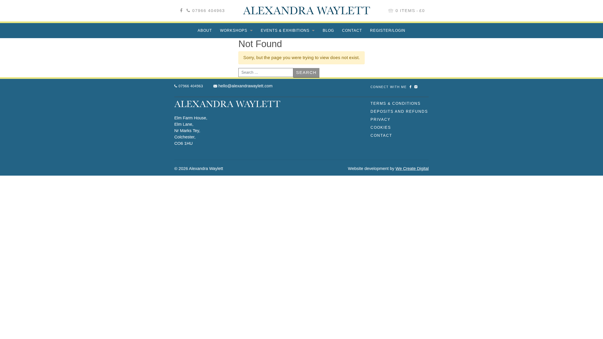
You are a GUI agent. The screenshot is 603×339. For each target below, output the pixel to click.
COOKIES (381, 127)
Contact (352, 30)
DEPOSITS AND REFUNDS (399, 111)
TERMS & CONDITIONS (396, 103)
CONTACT (381, 135)
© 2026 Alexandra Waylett (198, 168)
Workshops (234, 30)
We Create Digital (412, 168)
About (205, 30)
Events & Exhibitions (286, 30)
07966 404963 (208, 10)
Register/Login (387, 30)
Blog (328, 30)
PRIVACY (381, 119)
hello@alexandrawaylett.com (245, 86)
